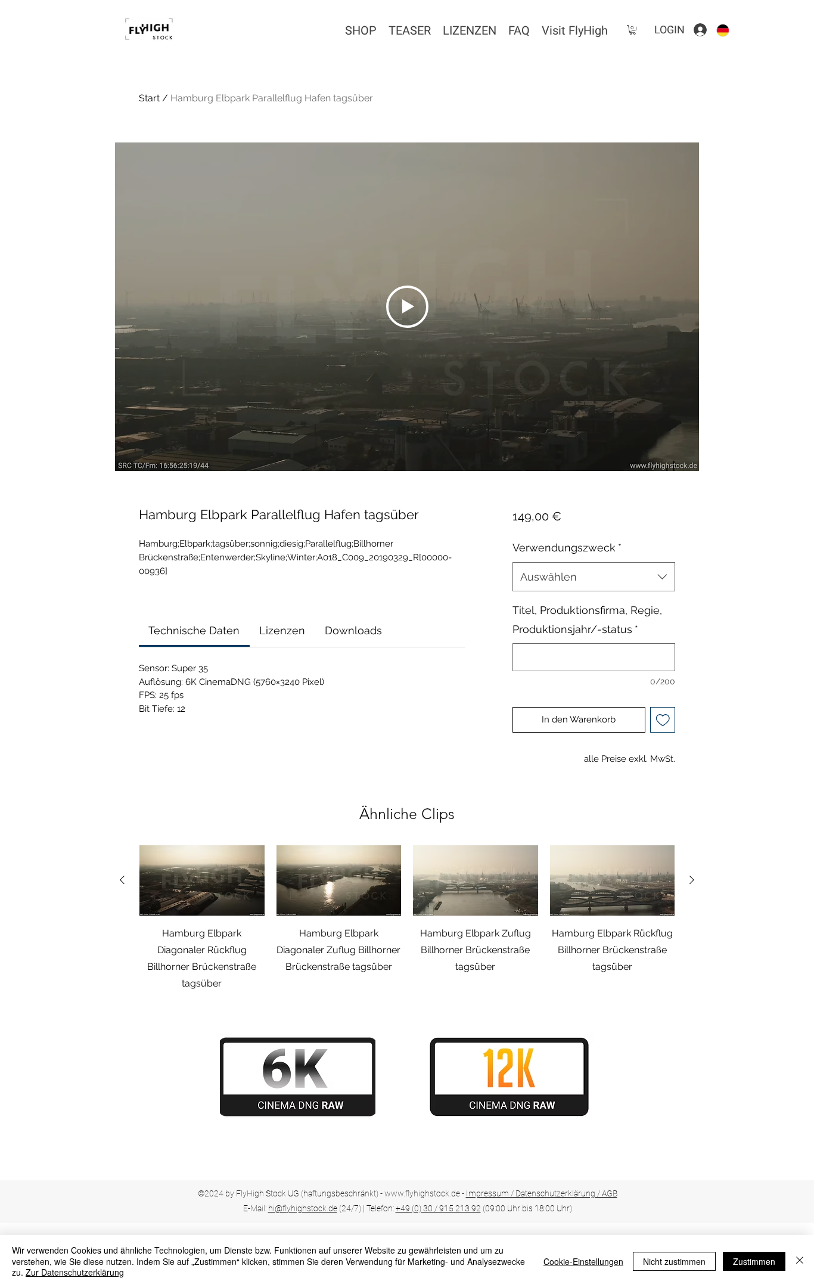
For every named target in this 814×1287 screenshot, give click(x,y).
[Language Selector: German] (730, 30)
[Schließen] (800, 1261)
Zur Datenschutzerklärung (75, 1272)
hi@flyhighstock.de (302, 1208)
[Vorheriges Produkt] (122, 880)
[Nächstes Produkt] (692, 880)
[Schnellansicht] (202, 880)
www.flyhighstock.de (422, 1193)
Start (149, 98)
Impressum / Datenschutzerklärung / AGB (541, 1193)
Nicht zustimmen (674, 1261)
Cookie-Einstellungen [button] (583, 1261)
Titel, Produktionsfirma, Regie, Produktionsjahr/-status (587, 619)
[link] (194, 630)
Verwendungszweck (567, 547)
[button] (632, 30)
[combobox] (593, 577)
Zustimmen (754, 1261)
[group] (407, 919)
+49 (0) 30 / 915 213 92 (438, 1208)
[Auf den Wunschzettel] (663, 720)
